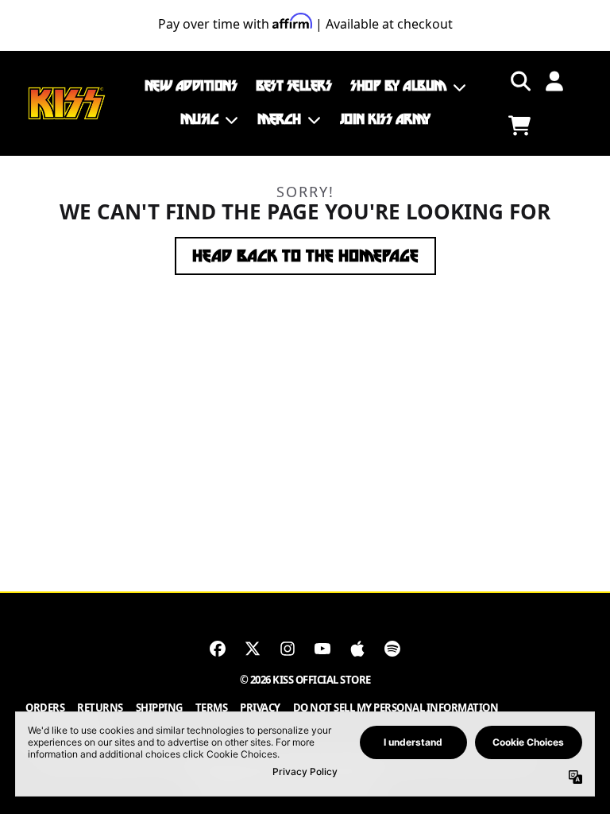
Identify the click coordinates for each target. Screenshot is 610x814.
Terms (211, 707)
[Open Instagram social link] (287, 648)
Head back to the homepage (305, 256)
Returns (100, 707)
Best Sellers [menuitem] (293, 86)
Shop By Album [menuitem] (398, 86)
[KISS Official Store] (66, 103)
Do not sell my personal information (396, 707)
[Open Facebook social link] (217, 648)
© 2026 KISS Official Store (305, 680)
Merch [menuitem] (279, 119)
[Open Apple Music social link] (357, 648)
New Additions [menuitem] (191, 86)
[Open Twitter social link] (252, 648)
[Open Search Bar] (519, 81)
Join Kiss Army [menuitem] (385, 119)
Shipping (159, 707)
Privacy (260, 707)
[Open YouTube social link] (322, 648)
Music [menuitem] (199, 119)
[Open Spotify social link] (392, 648)
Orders (44, 707)
